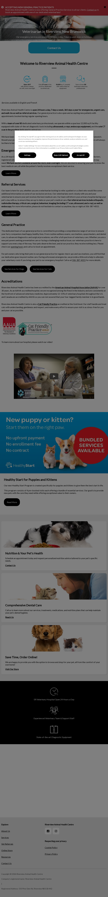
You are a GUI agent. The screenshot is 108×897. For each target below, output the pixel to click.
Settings (27, 155)
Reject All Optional (61, 155)
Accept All (81, 155)
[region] (54, 146)
